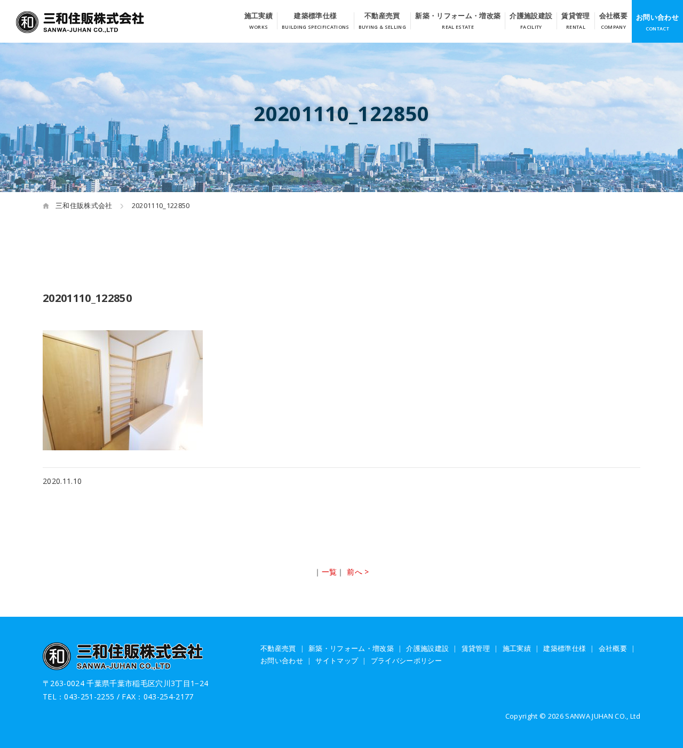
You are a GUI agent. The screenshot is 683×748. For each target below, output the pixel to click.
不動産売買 (382, 16)
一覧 (329, 572)
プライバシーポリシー (406, 660)
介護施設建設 (531, 16)
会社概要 (613, 16)
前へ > (358, 572)
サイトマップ (336, 660)
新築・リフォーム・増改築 (458, 16)
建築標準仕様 (315, 16)
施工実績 (258, 16)
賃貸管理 (575, 16)
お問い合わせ (657, 17)
